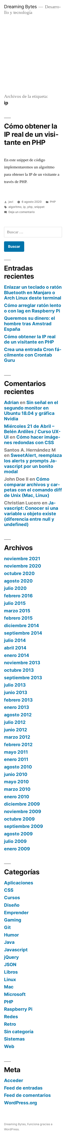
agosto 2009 (18, 833)
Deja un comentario (21, 212)
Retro (10, 1024)
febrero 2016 (18, 595)
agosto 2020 (18, 581)
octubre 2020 (19, 573)
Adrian (11, 402)
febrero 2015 (18, 618)
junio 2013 (15, 692)
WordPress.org (20, 1102)
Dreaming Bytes (20, 6)
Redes (11, 1016)
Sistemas (14, 1039)
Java (9, 942)
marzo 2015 (17, 610)
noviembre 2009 (22, 811)
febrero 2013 (18, 700)
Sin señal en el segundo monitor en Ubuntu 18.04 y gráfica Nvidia (31, 410)
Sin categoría (18, 1031)
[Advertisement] (33, 54)
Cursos (12, 897)
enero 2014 (16, 655)
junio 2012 (15, 729)
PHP (53, 201)
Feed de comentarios (27, 1095)
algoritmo (14, 207)
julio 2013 (15, 685)
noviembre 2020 (22, 566)
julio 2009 (15, 841)
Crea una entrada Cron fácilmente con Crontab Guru (32, 355)
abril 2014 (15, 648)
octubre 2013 (19, 670)
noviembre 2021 (22, 558)
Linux (10, 979)
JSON (10, 964)
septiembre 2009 (23, 826)
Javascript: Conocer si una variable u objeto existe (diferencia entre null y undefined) (31, 513)
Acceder (13, 1080)
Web (9, 1046)
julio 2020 (15, 588)
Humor (11, 935)
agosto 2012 (18, 714)
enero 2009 (17, 848)
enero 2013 (16, 707)
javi (10, 201)
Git (7, 927)
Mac (9, 987)
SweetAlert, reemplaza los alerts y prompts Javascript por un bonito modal (33, 463)
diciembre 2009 (22, 804)
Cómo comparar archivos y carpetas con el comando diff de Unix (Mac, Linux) (33, 487)
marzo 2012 (17, 737)
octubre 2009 (19, 819)
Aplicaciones (18, 882)
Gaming (12, 920)
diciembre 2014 (21, 625)
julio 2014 (15, 640)
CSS (8, 890)
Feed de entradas (23, 1088)
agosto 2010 (18, 767)
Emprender (16, 912)
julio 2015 (15, 603)
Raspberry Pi (18, 1009)
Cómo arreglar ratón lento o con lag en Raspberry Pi (32, 308)
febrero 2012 (18, 744)
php (30, 207)
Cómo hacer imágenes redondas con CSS (32, 439)
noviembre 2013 (22, 662)
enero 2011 (16, 759)
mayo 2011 (16, 752)
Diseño (11, 905)
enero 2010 (16, 796)
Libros (11, 972)
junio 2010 (15, 774)
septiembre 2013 (23, 677)
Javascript (16, 949)
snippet (39, 207)
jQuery (11, 957)
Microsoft (15, 994)
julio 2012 (15, 722)
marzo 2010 (17, 789)
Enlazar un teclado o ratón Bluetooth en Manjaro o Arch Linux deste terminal (33, 292)
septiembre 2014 (23, 633)
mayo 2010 (16, 781)
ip (24, 207)
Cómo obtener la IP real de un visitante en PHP (31, 134)
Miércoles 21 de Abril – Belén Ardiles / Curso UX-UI (32, 431)
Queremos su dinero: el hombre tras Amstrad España (29, 323)
